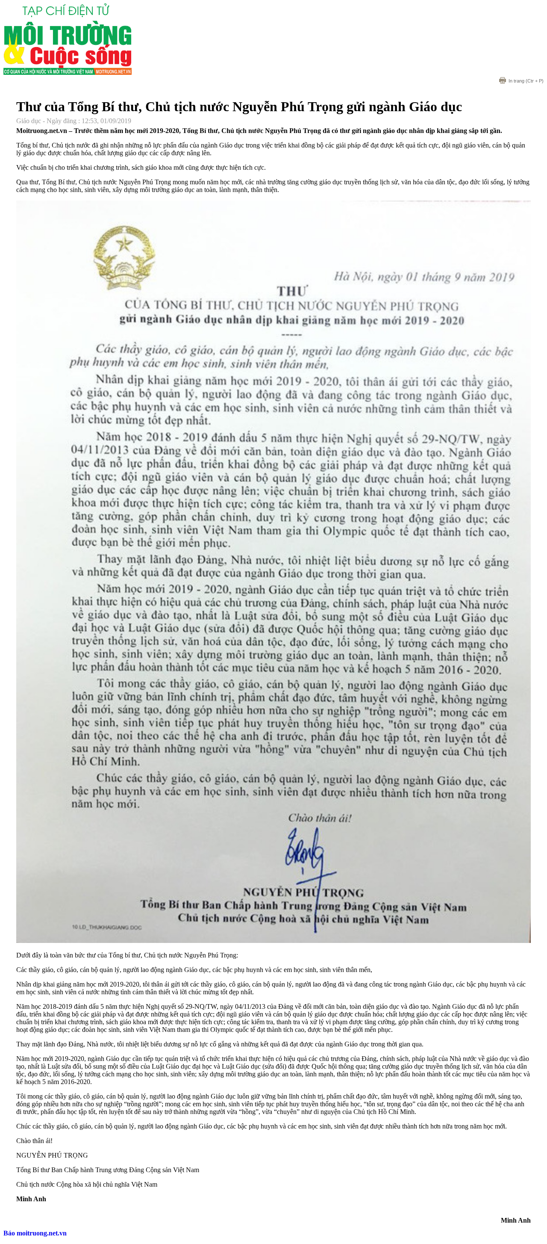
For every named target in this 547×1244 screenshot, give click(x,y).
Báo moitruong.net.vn (35, 1233)
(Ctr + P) (526, 80)
